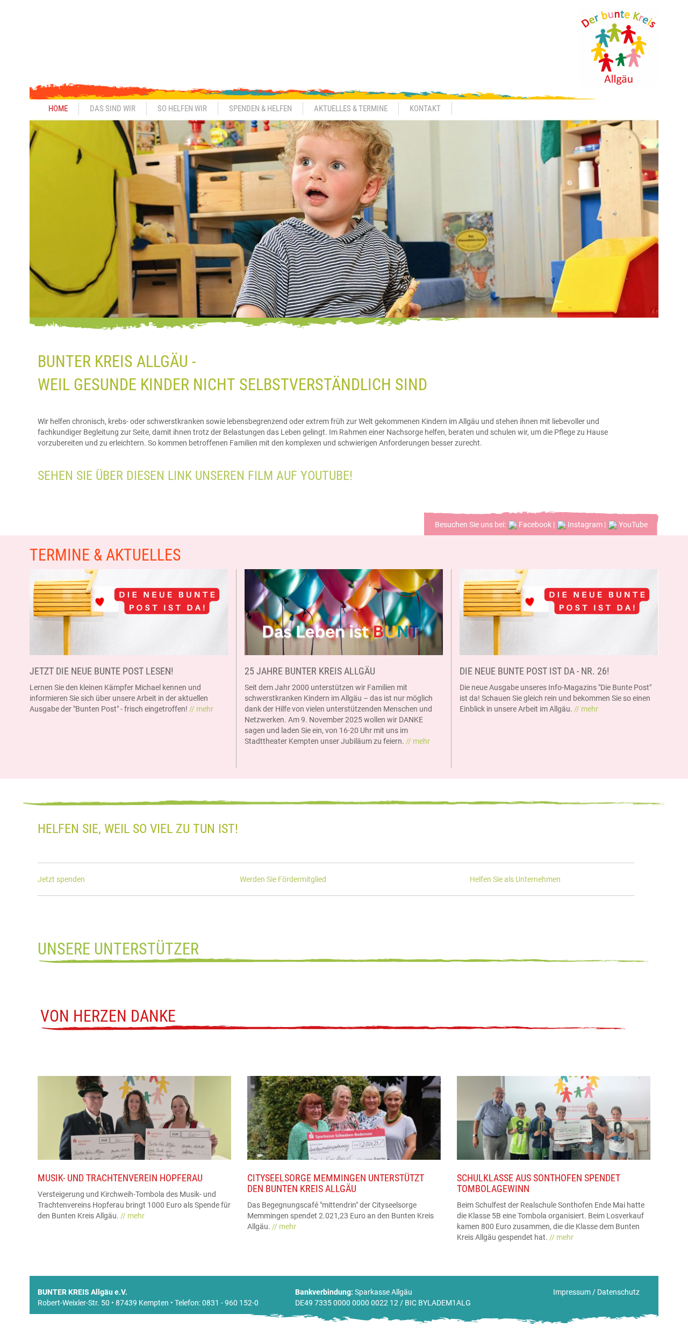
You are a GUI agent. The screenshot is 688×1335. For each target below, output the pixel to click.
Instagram (584, 524)
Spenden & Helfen (260, 108)
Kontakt (425, 108)
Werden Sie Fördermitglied (283, 879)
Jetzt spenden (61, 879)
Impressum (572, 1292)
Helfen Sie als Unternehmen (515, 879)
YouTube (632, 524)
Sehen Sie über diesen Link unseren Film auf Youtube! (195, 475)
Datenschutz (618, 1292)
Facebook (534, 524)
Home (58, 108)
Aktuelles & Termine (351, 108)
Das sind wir (112, 108)
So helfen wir (182, 108)
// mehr (201, 709)
